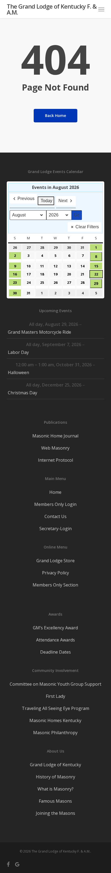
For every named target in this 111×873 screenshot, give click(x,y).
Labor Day (18, 352)
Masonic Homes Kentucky (55, 720)
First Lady (55, 696)
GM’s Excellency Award (55, 628)
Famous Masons (55, 801)
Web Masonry (55, 448)
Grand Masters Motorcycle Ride (39, 332)
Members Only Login (55, 504)
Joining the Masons (55, 813)
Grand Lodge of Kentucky (55, 765)
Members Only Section (55, 585)
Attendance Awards (55, 640)
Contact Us (55, 516)
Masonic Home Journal (55, 436)
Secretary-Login (55, 529)
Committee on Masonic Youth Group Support (55, 684)
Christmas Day (22, 393)
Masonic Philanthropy (55, 733)
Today (46, 200)
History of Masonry (55, 777)
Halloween (18, 372)
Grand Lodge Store (55, 561)
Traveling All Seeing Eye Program (55, 708)
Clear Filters (87, 227)
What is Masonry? (55, 789)
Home (55, 492)
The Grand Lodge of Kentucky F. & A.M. (51, 9)
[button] (101, 9)
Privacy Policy (55, 573)
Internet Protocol (55, 460)
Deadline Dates (55, 652)
